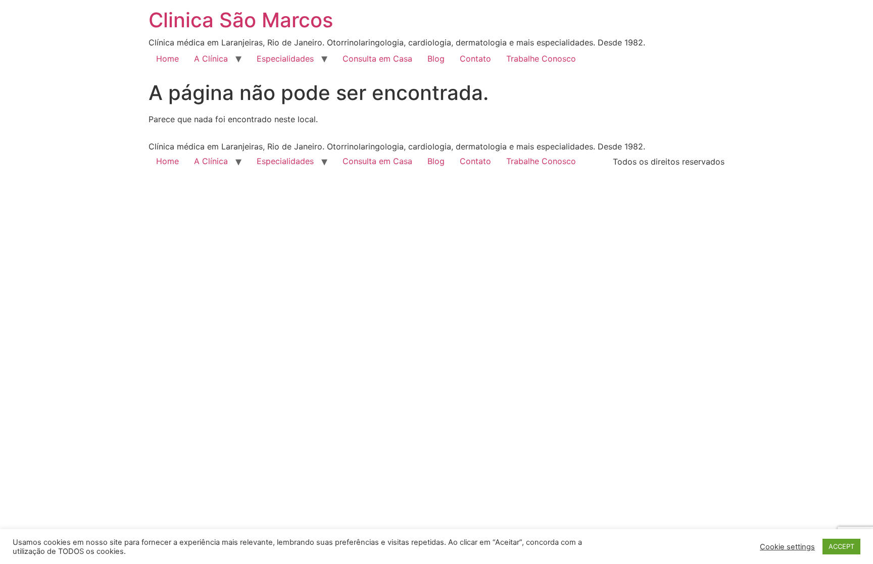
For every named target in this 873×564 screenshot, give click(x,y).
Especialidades (285, 59)
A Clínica (211, 59)
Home (167, 59)
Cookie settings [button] (787, 546)
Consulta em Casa (377, 59)
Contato (475, 59)
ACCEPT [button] (841, 546)
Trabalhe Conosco (541, 59)
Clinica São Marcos (241, 20)
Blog (436, 59)
